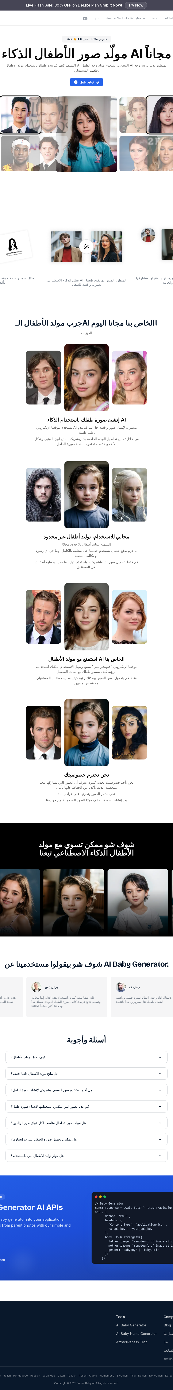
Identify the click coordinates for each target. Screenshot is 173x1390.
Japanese (49, 1375)
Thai (133, 1375)
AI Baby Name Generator (136, 1333)
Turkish (71, 1375)
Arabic (93, 1375)
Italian (7, 1375)
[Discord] (85, 18)
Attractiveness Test (131, 1342)
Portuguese (20, 1375)
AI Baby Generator (131, 1325)
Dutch (61, 1375)
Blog (155, 18)
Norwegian (156, 1375)
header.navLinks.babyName (125, 18)
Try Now (135, 5)
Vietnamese (106, 1375)
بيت (97, 18)
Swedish (122, 1375)
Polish (82, 1375)
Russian (35, 1375)
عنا (166, 1342)
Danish (142, 1375)
